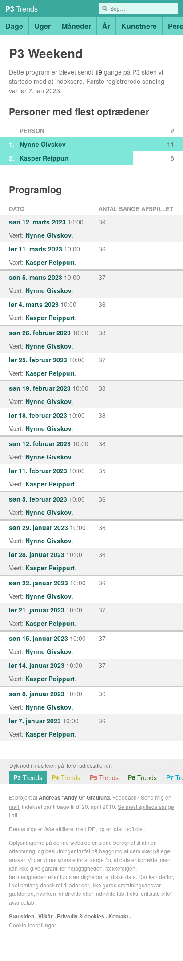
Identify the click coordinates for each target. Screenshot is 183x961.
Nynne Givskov (43, 144)
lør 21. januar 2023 (36, 609)
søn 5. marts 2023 (35, 277)
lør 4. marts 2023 (34, 304)
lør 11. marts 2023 (35, 248)
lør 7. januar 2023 (35, 720)
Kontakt (118, 916)
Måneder (76, 26)
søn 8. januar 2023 (36, 693)
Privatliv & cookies (80, 916)
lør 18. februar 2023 (38, 415)
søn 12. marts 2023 (37, 221)
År (106, 26)
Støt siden (21, 916)
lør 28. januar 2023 (36, 554)
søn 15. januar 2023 (38, 638)
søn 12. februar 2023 (40, 443)
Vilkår (45, 916)
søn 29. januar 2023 (38, 527)
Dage (14, 26)
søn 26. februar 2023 (40, 332)
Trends (21, 9)
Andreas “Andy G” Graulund (74, 797)
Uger (42, 26)
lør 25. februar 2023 (38, 359)
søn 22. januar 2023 (38, 582)
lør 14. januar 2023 (36, 665)
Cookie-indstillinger (32, 925)
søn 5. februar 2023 (38, 498)
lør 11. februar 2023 (38, 470)
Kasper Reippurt (44, 157)
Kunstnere (139, 26)
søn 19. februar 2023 (40, 388)
